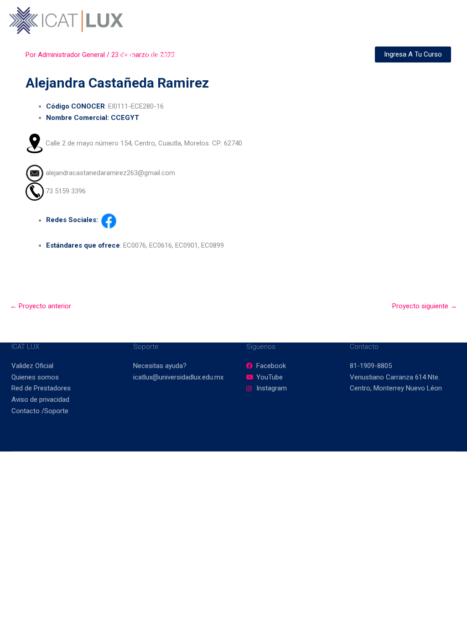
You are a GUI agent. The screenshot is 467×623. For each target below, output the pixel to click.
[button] (221, 54)
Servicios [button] (203, 55)
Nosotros (161, 55)
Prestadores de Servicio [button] (275, 55)
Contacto (347, 55)
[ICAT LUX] (66, 20)
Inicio (125, 55)
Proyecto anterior (40, 306)
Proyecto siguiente (424, 306)
